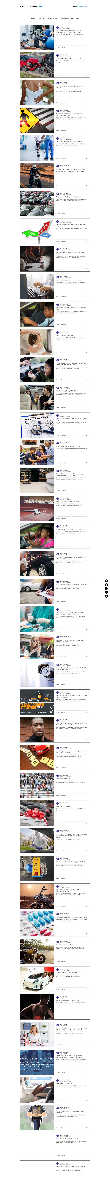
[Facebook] (106, 584)
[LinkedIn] (106, 592)
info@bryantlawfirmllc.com (81, 6)
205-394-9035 (80, 5)
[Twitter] (106, 596)
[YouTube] (106, 580)
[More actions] (87, 28)
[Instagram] (106, 588)
